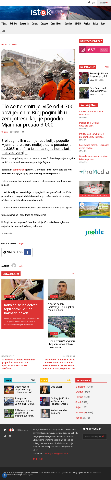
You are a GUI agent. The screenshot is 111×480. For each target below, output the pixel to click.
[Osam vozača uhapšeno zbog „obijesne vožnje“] (9, 390)
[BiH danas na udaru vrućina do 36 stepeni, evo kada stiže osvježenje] (9, 413)
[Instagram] (93, 3)
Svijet (95, 23)
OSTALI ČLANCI (11, 274)
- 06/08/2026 (98, 80)
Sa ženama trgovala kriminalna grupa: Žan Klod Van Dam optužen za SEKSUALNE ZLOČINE (18, 364)
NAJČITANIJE (87, 67)
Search (103, 3)
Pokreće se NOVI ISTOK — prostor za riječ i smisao (92, 135)
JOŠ (72, 273)
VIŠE (107, 67)
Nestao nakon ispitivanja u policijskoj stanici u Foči (61, 307)
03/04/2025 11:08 (17, 132)
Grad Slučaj (56, 386)
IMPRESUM (38, 459)
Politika (13, 23)
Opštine (68, 23)
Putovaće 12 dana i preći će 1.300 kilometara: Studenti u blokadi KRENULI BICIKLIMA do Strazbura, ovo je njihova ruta (58, 364)
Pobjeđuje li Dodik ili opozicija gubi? (99, 75)
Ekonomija (24, 23)
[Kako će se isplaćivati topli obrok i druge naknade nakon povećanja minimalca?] (22, 289)
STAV (44, 380)
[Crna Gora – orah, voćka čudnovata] (84, 93)
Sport (3, 30)
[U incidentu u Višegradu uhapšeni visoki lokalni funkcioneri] (61, 326)
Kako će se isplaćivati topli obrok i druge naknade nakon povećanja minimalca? (21, 311)
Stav (103, 23)
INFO (8, 380)
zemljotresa (19, 169)
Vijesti (4, 23)
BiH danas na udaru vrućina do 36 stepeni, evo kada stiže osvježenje (24, 414)
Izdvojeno (80, 386)
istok (5, 132)
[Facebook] (89, 3)
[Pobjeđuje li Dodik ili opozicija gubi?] (84, 78)
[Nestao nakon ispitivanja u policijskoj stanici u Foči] (61, 289)
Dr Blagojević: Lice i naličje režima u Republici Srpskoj (60, 401)
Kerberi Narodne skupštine (59, 411)
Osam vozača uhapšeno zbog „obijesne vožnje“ (23, 389)
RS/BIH (78, 23)
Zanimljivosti (56, 23)
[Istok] (55, 13)
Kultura (35, 23)
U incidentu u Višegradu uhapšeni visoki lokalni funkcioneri (61, 344)
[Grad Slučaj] (45, 390)
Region (87, 23)
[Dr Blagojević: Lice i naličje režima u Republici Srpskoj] (45, 401)
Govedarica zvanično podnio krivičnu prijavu (93, 158)
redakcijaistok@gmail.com (56, 453)
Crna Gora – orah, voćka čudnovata (98, 89)
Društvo (44, 23)
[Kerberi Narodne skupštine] (45, 413)
